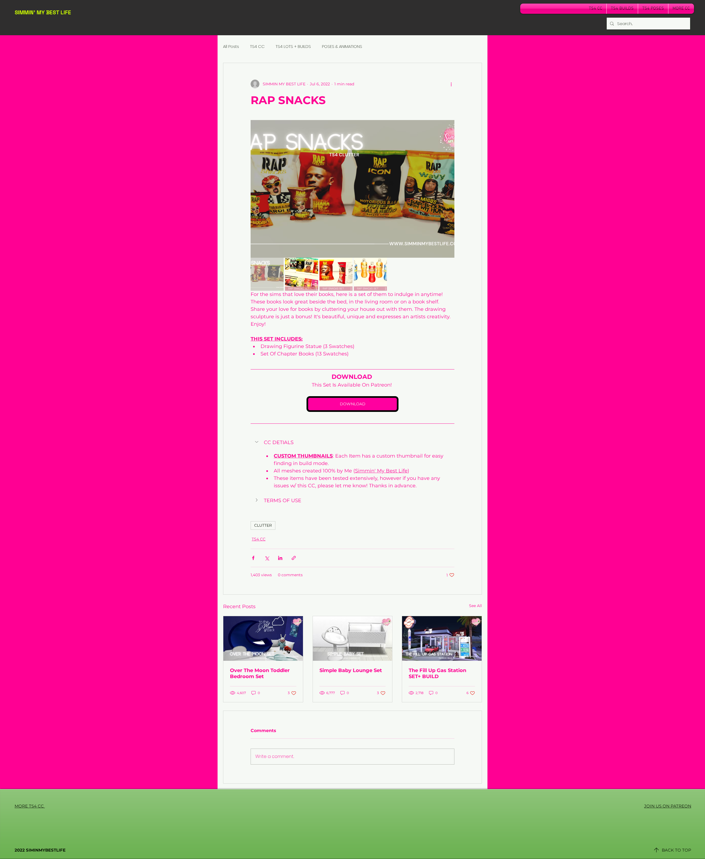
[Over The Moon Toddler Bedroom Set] (263, 638)
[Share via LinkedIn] (280, 558)
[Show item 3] (335, 274)
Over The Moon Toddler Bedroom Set (260, 673)
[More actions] (451, 84)
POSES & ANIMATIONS (342, 46)
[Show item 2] (301, 274)
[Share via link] (293, 558)
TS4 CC (257, 46)
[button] (352, 442)
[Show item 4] (370, 274)
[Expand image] (352, 189)
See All (475, 605)
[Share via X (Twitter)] (266, 558)
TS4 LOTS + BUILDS (293, 46)
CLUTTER (263, 525)
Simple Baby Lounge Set (350, 670)
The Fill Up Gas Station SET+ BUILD (437, 673)
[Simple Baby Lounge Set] (352, 638)
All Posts (231, 46)
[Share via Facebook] (253, 558)
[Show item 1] (267, 274)
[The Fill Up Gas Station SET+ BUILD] (442, 638)
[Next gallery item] (448, 189)
